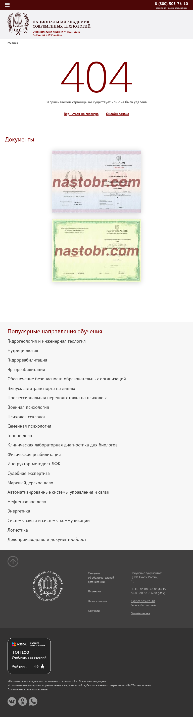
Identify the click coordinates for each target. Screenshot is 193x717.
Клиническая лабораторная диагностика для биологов (63, 445)
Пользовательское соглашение (27, 689)
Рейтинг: (19, 666)
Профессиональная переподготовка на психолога (58, 397)
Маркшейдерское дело (30, 483)
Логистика (18, 530)
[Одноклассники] (22, 701)
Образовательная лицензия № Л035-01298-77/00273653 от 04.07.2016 (57, 33)
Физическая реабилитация (34, 454)
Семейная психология (29, 426)
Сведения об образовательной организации (101, 577)
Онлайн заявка (117, 114)
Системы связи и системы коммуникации (49, 520)
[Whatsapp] (33, 701)
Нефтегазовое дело (27, 501)
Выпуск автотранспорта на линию (41, 388)
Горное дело (20, 435)
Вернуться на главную (81, 114)
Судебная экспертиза (29, 473)
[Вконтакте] (12, 701)
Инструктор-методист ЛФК (34, 464)
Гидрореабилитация (27, 360)
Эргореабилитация (26, 369)
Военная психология (28, 407)
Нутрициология (23, 350)
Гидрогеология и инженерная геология (47, 341)
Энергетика (19, 511)
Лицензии (94, 591)
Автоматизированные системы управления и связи (58, 492)
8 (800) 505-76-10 (171, 3)
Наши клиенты (97, 601)
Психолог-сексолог (26, 417)
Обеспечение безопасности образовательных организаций (67, 379)
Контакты (94, 610)
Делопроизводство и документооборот (47, 539)
